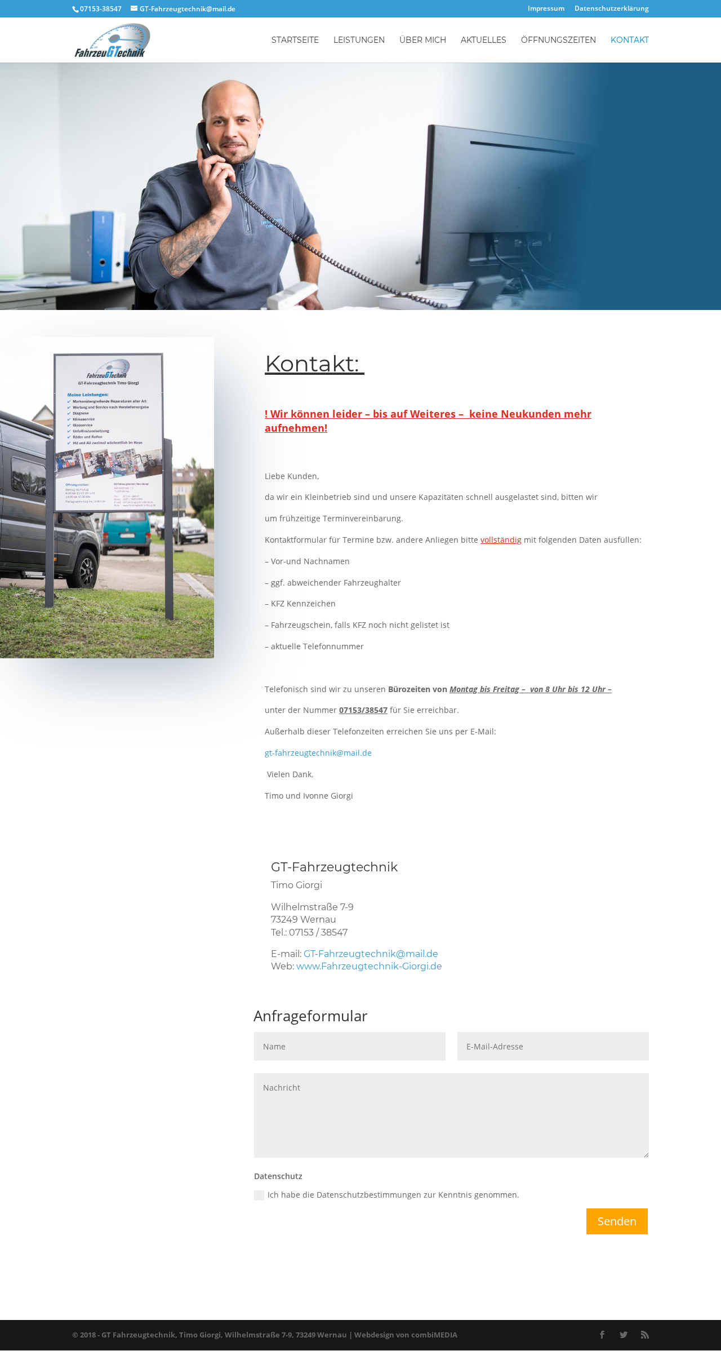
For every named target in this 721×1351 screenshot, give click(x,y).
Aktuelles (483, 40)
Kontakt (630, 40)
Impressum (546, 9)
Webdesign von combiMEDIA (405, 1335)
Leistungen (359, 40)
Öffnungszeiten (558, 40)
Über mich (422, 40)
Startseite (295, 40)
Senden (617, 1221)
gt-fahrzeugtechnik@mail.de (318, 752)
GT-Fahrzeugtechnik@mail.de (371, 954)
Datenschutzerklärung (612, 9)
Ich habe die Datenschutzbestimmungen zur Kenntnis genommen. (393, 1194)
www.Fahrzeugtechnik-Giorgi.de (369, 966)
